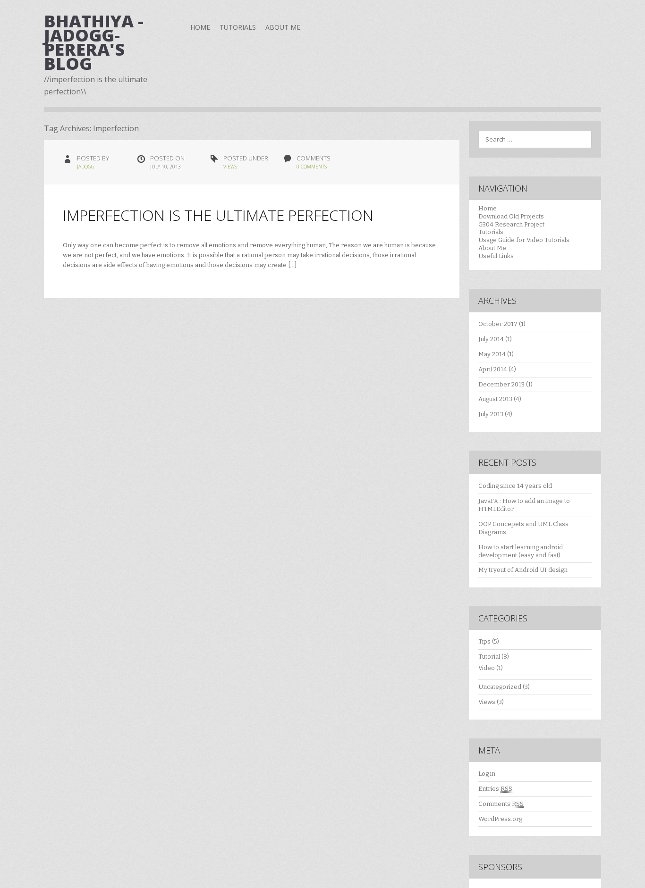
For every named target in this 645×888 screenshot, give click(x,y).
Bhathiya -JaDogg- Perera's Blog (94, 42)
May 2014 (492, 354)
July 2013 (490, 414)
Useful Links (496, 256)
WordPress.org (500, 818)
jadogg (85, 166)
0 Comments (312, 166)
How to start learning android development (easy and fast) (520, 551)
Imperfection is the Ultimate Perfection (218, 215)
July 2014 (491, 339)
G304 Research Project (511, 224)
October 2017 (498, 323)
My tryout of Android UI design (523, 569)
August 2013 (495, 398)
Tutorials (238, 27)
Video (486, 667)
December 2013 (501, 384)
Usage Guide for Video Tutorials (523, 239)
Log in (486, 773)
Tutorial (489, 656)
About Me (282, 27)
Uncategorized (499, 686)
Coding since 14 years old (515, 485)
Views (230, 166)
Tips (484, 641)
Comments (501, 803)
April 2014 (492, 369)
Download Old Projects (511, 216)
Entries (495, 788)
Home (200, 27)
